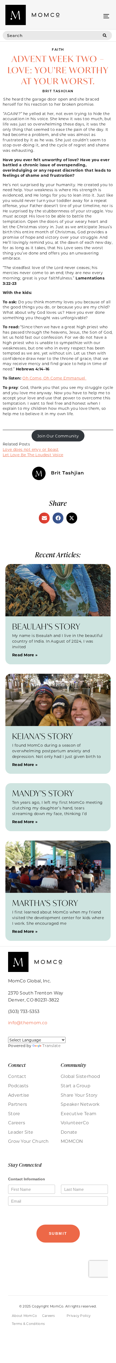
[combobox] (50, 35)
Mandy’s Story (43, 793)
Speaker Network (80, 1104)
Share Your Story (79, 1095)
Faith (58, 49)
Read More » (24, 654)
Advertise (18, 1095)
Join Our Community (58, 436)
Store (14, 1113)
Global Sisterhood (80, 1076)
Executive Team (78, 1113)
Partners (17, 1104)
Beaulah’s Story (46, 626)
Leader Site (20, 1132)
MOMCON (72, 1141)
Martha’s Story (45, 903)
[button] (106, 15)
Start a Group (75, 1085)
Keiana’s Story (42, 736)
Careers (16, 1122)
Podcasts (18, 1085)
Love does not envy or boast (31, 449)
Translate (51, 1045)
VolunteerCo (75, 1122)
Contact (17, 1076)
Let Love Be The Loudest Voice (33, 454)
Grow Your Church (28, 1141)
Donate (69, 1132)
